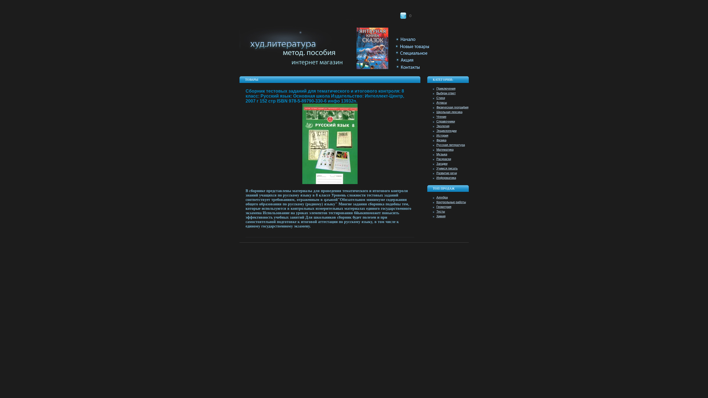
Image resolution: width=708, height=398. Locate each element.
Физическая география (452, 107)
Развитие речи (446, 173)
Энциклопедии (446, 130)
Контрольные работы (451, 202)
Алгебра (442, 197)
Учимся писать (447, 168)
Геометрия (443, 206)
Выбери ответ (446, 93)
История (442, 135)
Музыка (441, 154)
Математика (445, 149)
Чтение (441, 116)
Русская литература (450, 144)
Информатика (446, 177)
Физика (441, 140)
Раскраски (443, 159)
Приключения (445, 88)
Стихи (440, 98)
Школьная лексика (449, 112)
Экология (442, 126)
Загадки (441, 163)
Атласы (441, 102)
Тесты (440, 211)
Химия (441, 216)
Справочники (445, 121)
